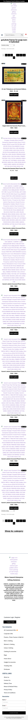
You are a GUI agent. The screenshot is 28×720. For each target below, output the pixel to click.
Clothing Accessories (10, 651)
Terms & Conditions (9, 692)
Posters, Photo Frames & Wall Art (13, 637)
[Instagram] (13, 605)
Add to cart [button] (14, 178)
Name (4, 699)
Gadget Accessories (10, 662)
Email (4, 705)
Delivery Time (8, 683)
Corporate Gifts (8, 633)
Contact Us (7, 680)
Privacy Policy (8, 689)
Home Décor (7, 658)
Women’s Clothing (9, 644)
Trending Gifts (8, 666)
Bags (5, 655)
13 (24, 55)
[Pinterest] (13, 610)
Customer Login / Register (12, 617)
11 (17, 55)
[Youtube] (19, 605)
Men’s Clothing (8, 641)
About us (6, 677)
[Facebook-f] (8, 605)
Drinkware (7, 669)
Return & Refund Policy (10, 686)
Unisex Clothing (8, 648)
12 (20, 55)
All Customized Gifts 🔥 (11, 630)
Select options (14, 94)
